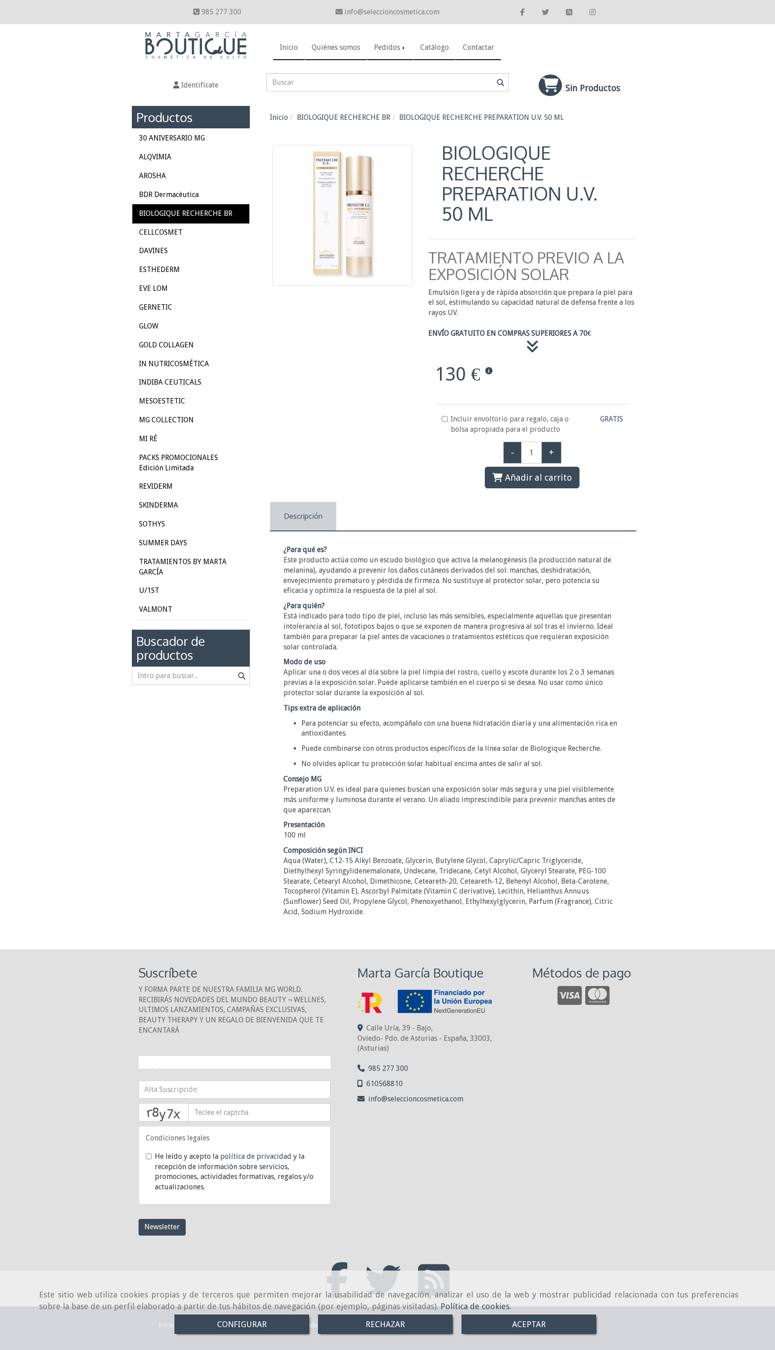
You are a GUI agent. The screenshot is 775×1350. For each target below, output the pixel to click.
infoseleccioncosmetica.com (392, 12)
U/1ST (149, 590)
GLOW (148, 326)
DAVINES (153, 250)
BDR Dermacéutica (169, 194)
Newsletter (162, 1227)
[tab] (303, 516)
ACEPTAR (529, 1324)
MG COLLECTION (166, 420)
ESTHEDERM (159, 269)
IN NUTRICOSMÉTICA (174, 363)
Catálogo (434, 47)
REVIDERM (156, 486)
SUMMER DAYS (163, 543)
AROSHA (152, 175)
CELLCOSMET (161, 232)
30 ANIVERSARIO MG (172, 138)
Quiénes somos (336, 47)
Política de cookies (474, 1306)
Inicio (289, 47)
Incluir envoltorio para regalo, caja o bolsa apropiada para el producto (510, 424)
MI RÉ (148, 438)
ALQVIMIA (155, 157)
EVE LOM (153, 288)
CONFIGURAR (242, 1324)
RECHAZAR (385, 1324)
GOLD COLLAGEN (166, 345)
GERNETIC (155, 307)
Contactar (478, 47)
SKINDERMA (158, 505)
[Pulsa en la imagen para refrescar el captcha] (163, 1112)
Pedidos (388, 47)
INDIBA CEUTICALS (170, 382)
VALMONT (155, 609)
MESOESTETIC (162, 401)
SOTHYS (152, 524)
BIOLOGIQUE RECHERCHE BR (185, 213)
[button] (196, 85)
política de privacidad (256, 1156)
